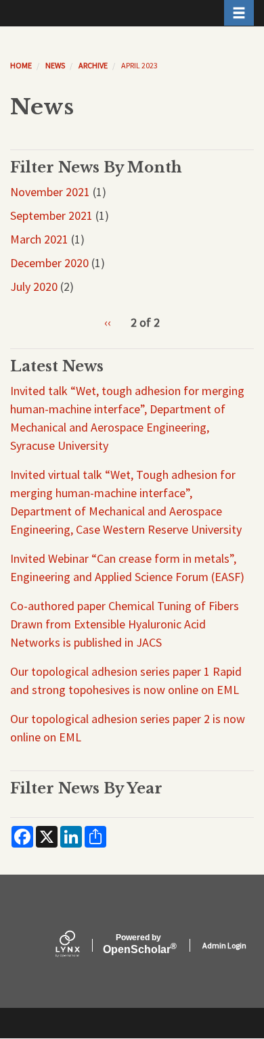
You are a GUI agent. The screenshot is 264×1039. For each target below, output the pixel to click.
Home (21, 65)
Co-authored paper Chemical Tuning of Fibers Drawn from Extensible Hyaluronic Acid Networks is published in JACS (124, 624)
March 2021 (39, 239)
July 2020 (34, 286)
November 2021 (50, 192)
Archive (93, 65)
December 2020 (49, 263)
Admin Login (224, 945)
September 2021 (51, 215)
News (55, 65)
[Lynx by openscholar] (79, 945)
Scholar (138, 944)
